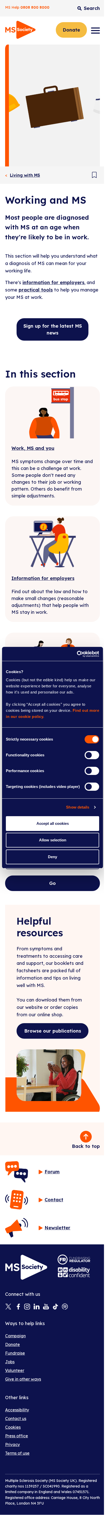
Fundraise (15, 1353)
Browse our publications (52, 1031)
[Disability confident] (74, 1272)
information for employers (53, 282)
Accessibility (17, 1409)
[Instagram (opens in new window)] (27, 1307)
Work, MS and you (32, 448)
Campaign (15, 1335)
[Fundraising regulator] (74, 1259)
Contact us (15, 1418)
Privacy (12, 1444)
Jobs (10, 1361)
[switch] (92, 755)
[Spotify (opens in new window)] (65, 1307)
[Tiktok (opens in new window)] (55, 1307)
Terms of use (17, 1453)
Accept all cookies (52, 823)
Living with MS (25, 175)
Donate (71, 30)
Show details (77, 807)
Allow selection (52, 840)
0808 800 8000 (34, 7)
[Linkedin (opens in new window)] (36, 1307)
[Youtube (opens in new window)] (46, 1307)
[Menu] (95, 30)
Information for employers (42, 578)
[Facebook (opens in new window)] (18, 1307)
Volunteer (14, 1370)
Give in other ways (23, 1379)
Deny (52, 857)
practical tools (36, 290)
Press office (16, 1435)
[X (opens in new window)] (8, 1307)
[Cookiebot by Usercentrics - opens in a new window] (77, 654)
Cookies (13, 1427)
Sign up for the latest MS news (52, 329)
